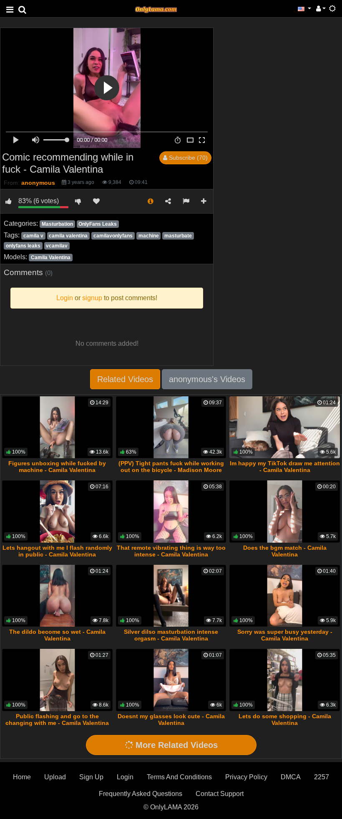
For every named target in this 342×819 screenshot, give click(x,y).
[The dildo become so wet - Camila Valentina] (57, 596)
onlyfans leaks (23, 246)
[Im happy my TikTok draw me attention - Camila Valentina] (284, 427)
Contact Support (220, 793)
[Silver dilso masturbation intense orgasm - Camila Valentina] (171, 596)
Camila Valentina (50, 257)
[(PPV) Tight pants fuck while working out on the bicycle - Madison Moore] (171, 427)
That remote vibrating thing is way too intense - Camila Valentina (171, 551)
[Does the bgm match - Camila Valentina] (284, 511)
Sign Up (91, 777)
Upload (55, 777)
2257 (321, 777)
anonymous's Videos (207, 379)
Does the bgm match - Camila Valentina (285, 551)
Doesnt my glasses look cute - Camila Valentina (171, 719)
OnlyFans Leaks (97, 224)
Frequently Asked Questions (140, 793)
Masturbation (57, 224)
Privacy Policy (246, 777)
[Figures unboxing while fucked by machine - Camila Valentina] (57, 427)
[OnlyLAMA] (156, 8)
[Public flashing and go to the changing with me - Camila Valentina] (57, 680)
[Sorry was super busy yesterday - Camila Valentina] (284, 596)
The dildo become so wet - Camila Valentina (57, 635)
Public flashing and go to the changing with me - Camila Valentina (57, 719)
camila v (33, 236)
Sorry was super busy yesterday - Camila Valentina (284, 635)
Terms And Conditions (179, 777)
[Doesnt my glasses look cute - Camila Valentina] (171, 680)
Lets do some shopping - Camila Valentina (285, 719)
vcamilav (57, 246)
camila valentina (68, 236)
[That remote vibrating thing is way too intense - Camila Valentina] (171, 511)
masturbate (178, 236)
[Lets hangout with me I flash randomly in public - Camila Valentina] (57, 511)
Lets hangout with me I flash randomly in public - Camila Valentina (57, 551)
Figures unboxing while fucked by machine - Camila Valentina (57, 466)
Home (22, 777)
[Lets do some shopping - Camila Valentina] (284, 680)
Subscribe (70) (187, 157)
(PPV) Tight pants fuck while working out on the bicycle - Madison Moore (171, 466)
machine (148, 236)
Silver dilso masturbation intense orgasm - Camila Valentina (171, 635)
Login (125, 777)
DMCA (291, 777)
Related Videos (125, 379)
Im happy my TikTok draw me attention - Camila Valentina (285, 466)
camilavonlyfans (113, 236)
